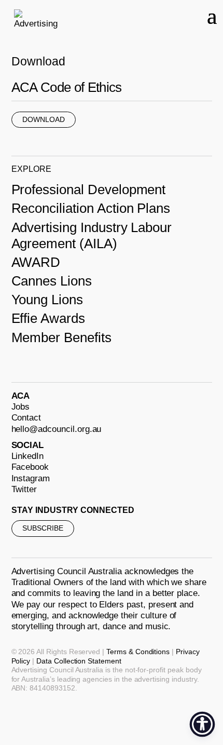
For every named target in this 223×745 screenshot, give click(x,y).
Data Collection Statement (78, 661)
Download (43, 119)
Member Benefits (61, 337)
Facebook (30, 467)
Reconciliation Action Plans (91, 208)
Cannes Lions (51, 281)
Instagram (30, 478)
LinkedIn (27, 456)
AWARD (36, 262)
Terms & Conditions (138, 651)
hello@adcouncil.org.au (56, 429)
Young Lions (47, 299)
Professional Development (88, 189)
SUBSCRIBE (42, 528)
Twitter (24, 489)
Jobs (20, 407)
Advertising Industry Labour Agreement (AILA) (91, 235)
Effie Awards (48, 318)
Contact (26, 418)
